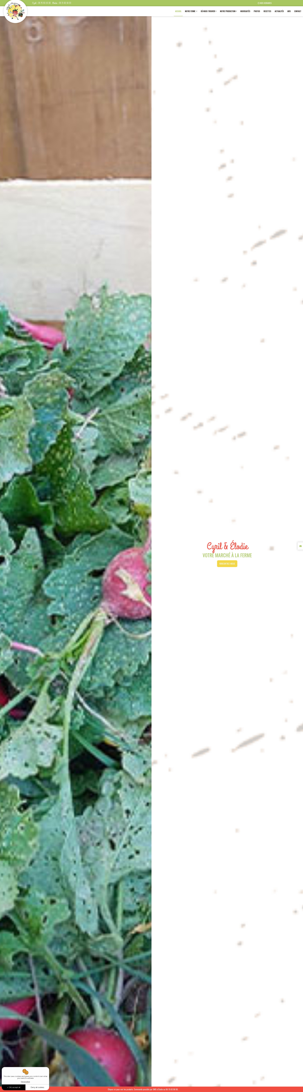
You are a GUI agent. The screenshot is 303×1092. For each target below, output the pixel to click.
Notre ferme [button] (190, 11)
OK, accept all (14, 1087)
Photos (257, 11)
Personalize (25, 1082)
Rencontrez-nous (227, 563)
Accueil (178, 11)
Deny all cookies (37, 1087)
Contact (297, 11)
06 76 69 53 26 (44, 3)
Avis (289, 11)
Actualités (279, 11)
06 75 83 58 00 (65, 3)
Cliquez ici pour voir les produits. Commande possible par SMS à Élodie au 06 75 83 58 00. (166, 1089)
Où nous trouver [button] (208, 11)
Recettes (267, 11)
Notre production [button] (227, 11)
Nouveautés (245, 11)
